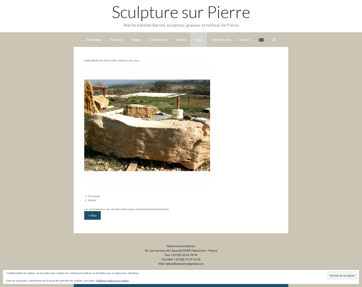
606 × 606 (117, 60)
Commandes (158, 40)
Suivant (92, 200)
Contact (244, 40)
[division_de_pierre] (147, 187)
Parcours (116, 40)
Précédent (94, 196)
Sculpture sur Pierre (181, 12)
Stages (136, 40)
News (198, 40)
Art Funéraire (220, 40)
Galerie (181, 40)
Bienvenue (94, 40)
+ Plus (92, 215)
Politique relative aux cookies (112, 280)
